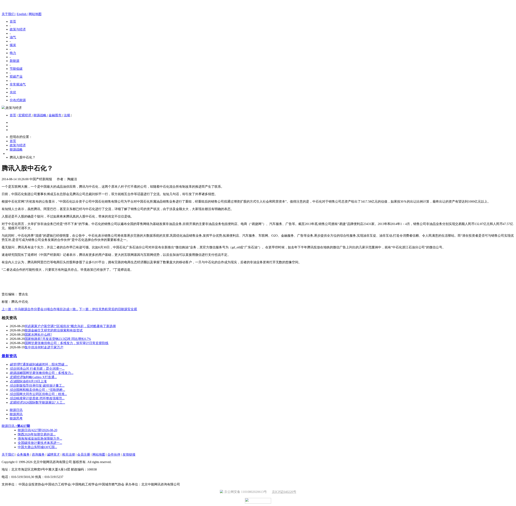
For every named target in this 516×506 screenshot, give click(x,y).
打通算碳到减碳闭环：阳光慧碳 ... (43, 364)
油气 (13, 37)
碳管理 (14, 364)
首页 (13, 21)
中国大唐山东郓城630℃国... (37, 447)
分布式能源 (18, 100)
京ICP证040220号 (284, 492)
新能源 (14, 60)
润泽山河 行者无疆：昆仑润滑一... (40, 368)
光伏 (13, 92)
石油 (13, 381)
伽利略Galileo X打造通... (40, 377)
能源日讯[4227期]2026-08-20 (37, 430)
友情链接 (129, 454)
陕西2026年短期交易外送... (37, 434)
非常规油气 (18, 84)
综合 (13, 368)
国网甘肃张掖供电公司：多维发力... (48, 373)
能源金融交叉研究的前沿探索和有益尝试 (54, 330)
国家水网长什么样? (38, 334)
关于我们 (8, 454)
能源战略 (40, 115)
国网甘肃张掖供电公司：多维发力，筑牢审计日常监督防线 (66, 343)
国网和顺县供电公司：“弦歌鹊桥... (40, 389)
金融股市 (55, 115)
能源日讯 (16, 410)
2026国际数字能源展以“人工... (44, 402)
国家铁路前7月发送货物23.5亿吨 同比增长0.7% (58, 338)
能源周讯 (16, 414)
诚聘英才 (53, 454)
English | (22, 14)
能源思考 (16, 418)
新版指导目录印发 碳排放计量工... (40, 385)
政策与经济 (18, 29)
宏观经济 (25, 115)
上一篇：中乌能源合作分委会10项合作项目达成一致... (40, 309)
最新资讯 (9, 356)
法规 (67, 115)
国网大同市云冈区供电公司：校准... (41, 394)
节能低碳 (16, 68)
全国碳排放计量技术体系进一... (40, 443)
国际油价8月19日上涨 (31, 381)
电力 (13, 53)
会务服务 (23, 454)
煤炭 (13, 45)
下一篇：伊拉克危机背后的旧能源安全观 (108, 309)
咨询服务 (38, 454)
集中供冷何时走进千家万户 (44, 347)
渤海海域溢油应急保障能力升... (40, 438)
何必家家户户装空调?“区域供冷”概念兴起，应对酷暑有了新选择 (70, 326)
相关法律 (68, 454)
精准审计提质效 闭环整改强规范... (40, 398)
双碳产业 (16, 76)
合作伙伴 (113, 454)
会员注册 (83, 454)
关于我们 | (9, 14)
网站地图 (35, 14)
